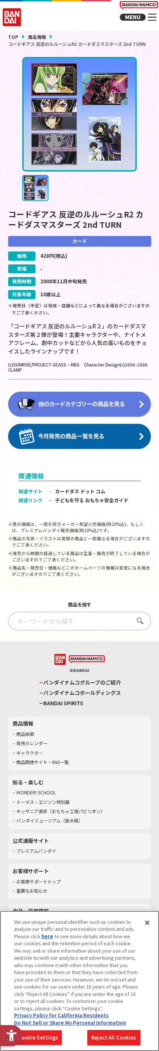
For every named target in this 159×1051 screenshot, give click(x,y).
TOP (13, 37)
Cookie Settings (38, 1037)
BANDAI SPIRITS (63, 703)
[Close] (147, 923)
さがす (138, 620)
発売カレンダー (31, 743)
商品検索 (25, 734)
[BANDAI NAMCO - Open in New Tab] (87, 659)
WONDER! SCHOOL (36, 793)
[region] (79, 981)
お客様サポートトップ (38, 882)
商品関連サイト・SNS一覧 (42, 762)
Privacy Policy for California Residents (61, 1015)
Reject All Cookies (113, 1037)
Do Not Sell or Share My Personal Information (70, 1022)
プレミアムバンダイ (36, 851)
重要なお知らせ (31, 891)
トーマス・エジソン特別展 (43, 802)
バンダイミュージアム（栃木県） (49, 821)
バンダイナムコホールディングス (82, 692)
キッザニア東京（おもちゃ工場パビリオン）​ (60, 811)
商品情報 (37, 37)
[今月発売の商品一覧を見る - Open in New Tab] (79, 437)
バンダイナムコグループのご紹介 (82, 682)
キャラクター (29, 753)
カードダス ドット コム (80, 491)
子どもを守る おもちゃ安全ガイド (91, 500)
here (47, 936)
